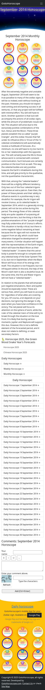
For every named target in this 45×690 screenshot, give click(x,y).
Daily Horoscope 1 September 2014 (20, 385)
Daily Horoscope (11, 363)
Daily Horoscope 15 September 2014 (21, 457)
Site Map (6, 686)
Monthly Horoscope (13, 374)
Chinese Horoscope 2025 (15, 352)
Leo (22, 60)
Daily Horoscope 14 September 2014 (21, 452)
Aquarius (22, 83)
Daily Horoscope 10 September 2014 (21, 431)
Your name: (4, 552)
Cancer (8, 60)
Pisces (36, 83)
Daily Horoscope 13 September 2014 (21, 447)
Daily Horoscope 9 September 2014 (20, 426)
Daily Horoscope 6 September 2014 (20, 411)
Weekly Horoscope (12, 368)
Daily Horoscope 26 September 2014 (21, 514)
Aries (8, 49)
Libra (8, 71)
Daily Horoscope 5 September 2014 (20, 406)
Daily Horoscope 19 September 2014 (21, 478)
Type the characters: (28, 581)
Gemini (36, 49)
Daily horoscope (22, 606)
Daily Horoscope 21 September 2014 (21, 488)
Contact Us (27, 683)
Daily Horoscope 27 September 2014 (21, 519)
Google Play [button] (34, 615)
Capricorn (8, 83)
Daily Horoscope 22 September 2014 (21, 493)
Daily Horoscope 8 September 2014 (20, 421)
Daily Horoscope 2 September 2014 (20, 390)
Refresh (6, 584)
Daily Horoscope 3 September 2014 (20, 395)
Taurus (22, 49)
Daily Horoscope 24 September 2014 (21, 504)
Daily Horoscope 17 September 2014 (21, 467)
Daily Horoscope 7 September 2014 (20, 416)
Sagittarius (36, 71)
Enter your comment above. (15, 573)
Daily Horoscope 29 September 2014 (21, 529)
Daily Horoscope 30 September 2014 (21, 534)
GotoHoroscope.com (11, 683)
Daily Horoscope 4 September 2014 (20, 400)
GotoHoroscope (11, 3)
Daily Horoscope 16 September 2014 (21, 462)
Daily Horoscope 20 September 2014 (21, 483)
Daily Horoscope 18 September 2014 (21, 473)
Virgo (36, 60)
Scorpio (22, 71)
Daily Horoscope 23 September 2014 (21, 498)
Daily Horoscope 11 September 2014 (21, 436)
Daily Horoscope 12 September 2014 (21, 442)
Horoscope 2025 (11, 347)
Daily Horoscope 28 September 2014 (21, 524)
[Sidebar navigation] (41, 3)
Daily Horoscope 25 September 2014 (21, 509)
